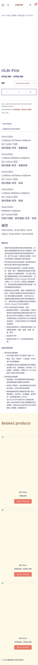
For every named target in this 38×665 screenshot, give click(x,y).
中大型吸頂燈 (15, 109)
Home (4, 15)
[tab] (19, 123)
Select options (23, 501)
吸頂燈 (14, 15)
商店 (8, 15)
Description (7, 124)
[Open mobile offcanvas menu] (3, 5)
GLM (6, 113)
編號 (3, 83)
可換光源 (21, 15)
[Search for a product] (8, 5)
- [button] (7, 91)
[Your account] (30, 5)
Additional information (11, 129)
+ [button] (30, 91)
